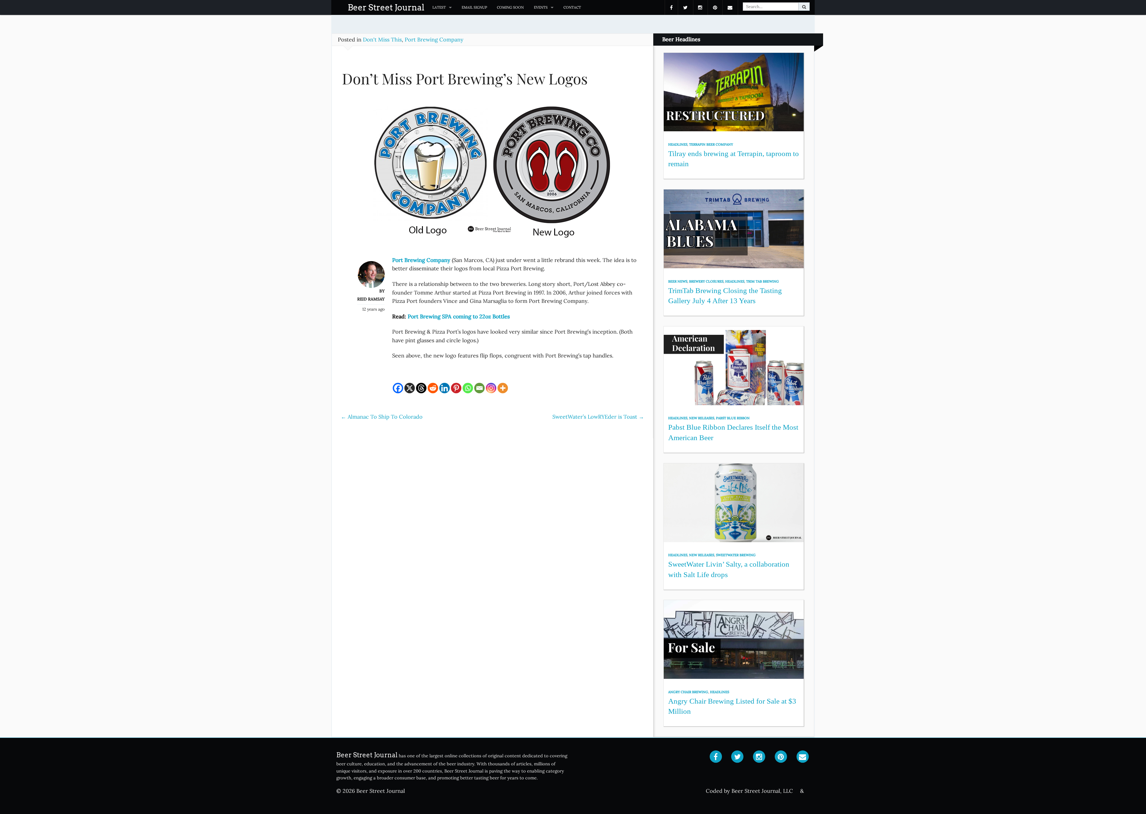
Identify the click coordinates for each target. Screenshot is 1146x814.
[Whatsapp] (468, 388)
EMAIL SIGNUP (474, 7)
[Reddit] (433, 388)
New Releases (701, 418)
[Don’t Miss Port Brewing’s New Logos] (492, 175)
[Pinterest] (456, 388)
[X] (409, 388)
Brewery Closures (706, 281)
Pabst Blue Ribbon (733, 418)
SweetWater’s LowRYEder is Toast (598, 416)
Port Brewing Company (434, 39)
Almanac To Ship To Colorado (382, 416)
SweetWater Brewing (736, 555)
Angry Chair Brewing (688, 692)
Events (541, 7)
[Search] (804, 6)
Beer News (677, 281)
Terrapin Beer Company (711, 144)
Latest (439, 7)
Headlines (677, 144)
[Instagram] (491, 388)
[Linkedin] (444, 388)
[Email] (479, 388)
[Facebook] (398, 388)
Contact (572, 7)
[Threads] (421, 388)
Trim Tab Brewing (762, 281)
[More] (502, 388)
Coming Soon (510, 7)
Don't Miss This (382, 39)
